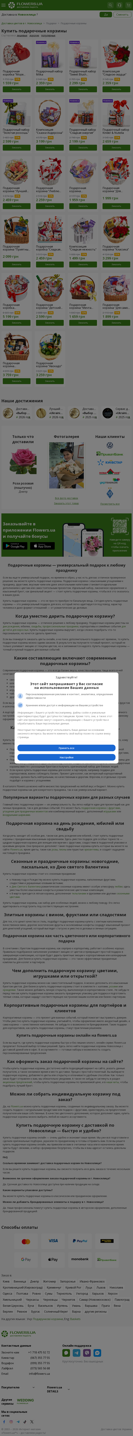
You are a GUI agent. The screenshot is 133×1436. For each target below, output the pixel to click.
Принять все (66, 748)
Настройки (66, 757)
